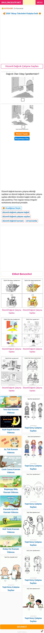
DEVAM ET (22, 627)
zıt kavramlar (31, 221)
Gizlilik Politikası (22, 632)
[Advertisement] (22, 40)
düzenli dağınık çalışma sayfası (16, 217)
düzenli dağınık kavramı (12, 221)
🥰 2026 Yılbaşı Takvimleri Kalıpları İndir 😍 (22, 13)
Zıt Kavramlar (18, 8)
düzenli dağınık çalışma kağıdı (15, 212)
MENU (40, 3)
